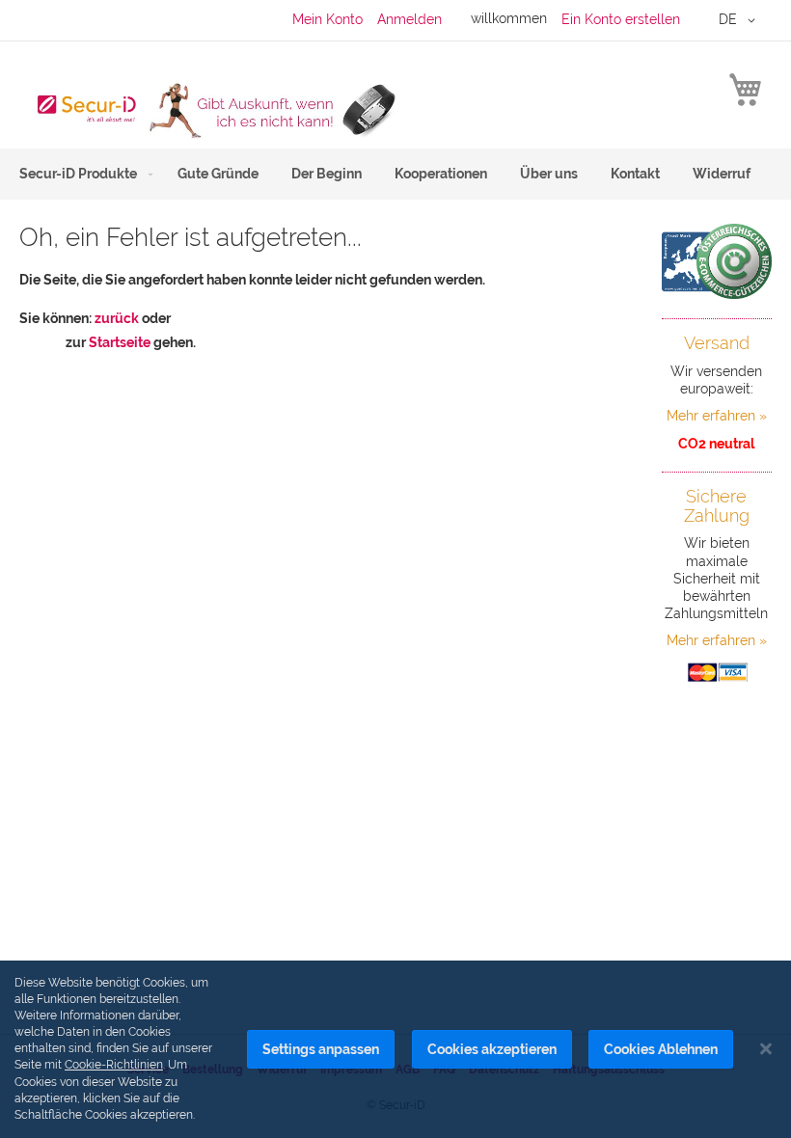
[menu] (395, 174)
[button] (740, 20)
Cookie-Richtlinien (114, 1064)
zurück (117, 318)
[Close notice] (765, 1049)
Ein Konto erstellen (620, 19)
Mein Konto (327, 19)
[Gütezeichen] (717, 261)
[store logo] (207, 109)
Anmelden (409, 19)
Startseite (119, 342)
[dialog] (395, 1049)
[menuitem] (82, 174)
